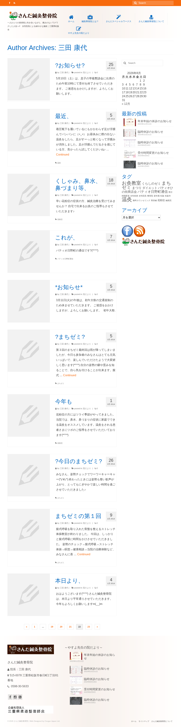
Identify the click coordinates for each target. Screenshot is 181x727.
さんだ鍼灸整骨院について (151, 21)
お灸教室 (131, 183)
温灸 (59, 163)
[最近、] (29, 130)
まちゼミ (60, 383)
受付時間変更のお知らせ (153, 152)
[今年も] (29, 415)
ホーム (71, 21)
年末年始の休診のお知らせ (155, 121)
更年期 (157, 196)
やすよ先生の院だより (78, 33)
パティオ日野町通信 (65, 259)
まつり (137, 188)
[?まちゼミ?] (29, 351)
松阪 (162, 196)
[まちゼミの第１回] (29, 530)
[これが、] (29, 251)
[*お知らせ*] (29, 301)
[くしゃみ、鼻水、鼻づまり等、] (29, 195)
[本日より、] (29, 595)
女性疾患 (134, 196)
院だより (87, 72)
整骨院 (150, 196)
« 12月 (126, 103)
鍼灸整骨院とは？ (90, 21)
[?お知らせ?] (29, 79)
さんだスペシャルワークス (118, 21)
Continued (62, 154)
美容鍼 (154, 200)
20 (61, 627)
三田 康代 (64, 72)
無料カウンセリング (141, 200)
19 (52, 627)
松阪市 (168, 196)
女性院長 (143, 196)
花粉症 (60, 219)
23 (88, 627)
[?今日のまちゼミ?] (29, 475)
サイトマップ (144, 721)
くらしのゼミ (151, 183)
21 (70, 627)
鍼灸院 (168, 200)
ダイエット (149, 188)
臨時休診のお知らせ (150, 131)
